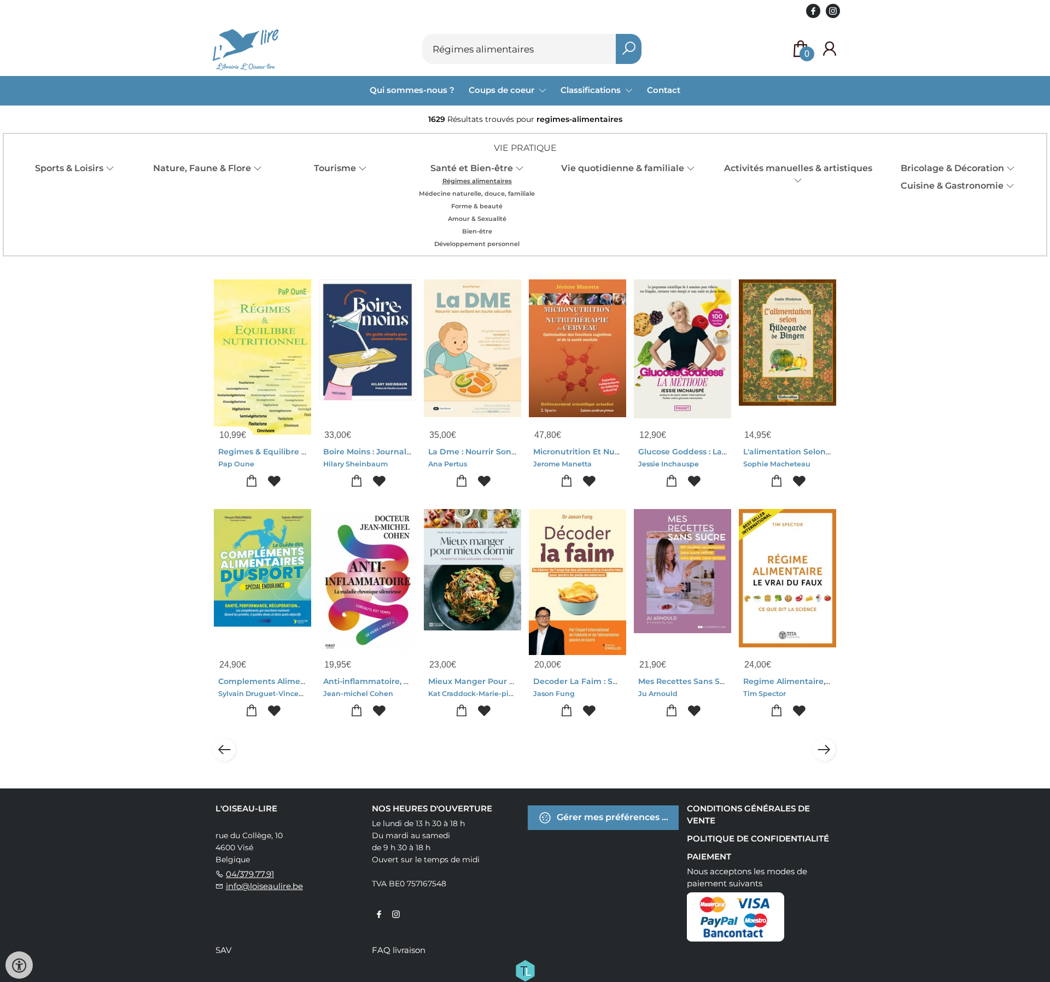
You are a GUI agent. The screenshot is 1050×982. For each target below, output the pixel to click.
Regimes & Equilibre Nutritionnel (284, 452)
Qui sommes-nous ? (412, 90)
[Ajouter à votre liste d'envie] (274, 481)
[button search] (628, 49)
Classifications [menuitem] (592, 90)
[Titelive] (525, 970)
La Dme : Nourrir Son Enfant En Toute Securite (520, 452)
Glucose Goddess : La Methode (699, 452)
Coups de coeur (502, 90)
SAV (223, 950)
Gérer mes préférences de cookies (617, 817)
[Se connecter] (829, 49)
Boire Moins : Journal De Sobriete (389, 452)
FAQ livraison (398, 950)
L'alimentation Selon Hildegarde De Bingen (830, 452)
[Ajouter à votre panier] (251, 481)
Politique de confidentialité (758, 838)
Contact (663, 90)
